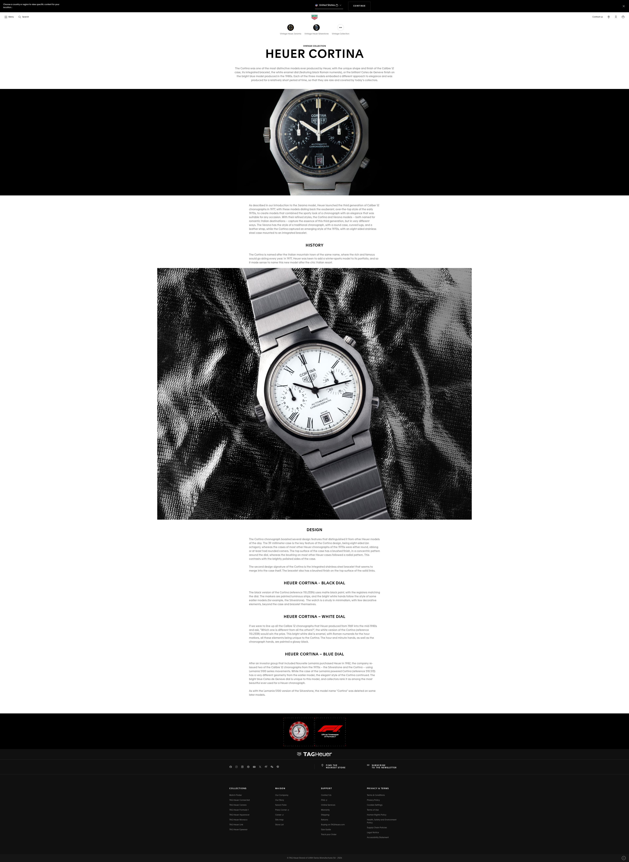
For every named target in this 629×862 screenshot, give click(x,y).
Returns (324, 820)
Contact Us (326, 795)
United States (327, 5)
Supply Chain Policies (377, 828)
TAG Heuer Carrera (238, 805)
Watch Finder (235, 795)
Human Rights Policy (376, 815)
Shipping (325, 815)
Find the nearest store (336, 767)
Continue (362, 6)
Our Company (281, 795)
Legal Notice (373, 833)
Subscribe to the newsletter (384, 767)
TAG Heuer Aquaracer (239, 815)
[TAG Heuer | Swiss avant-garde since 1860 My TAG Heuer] (314, 754)
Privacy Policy (373, 800)
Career (278, 815)
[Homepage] (314, 17)
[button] (616, 16)
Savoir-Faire (280, 805)
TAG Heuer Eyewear (238, 830)
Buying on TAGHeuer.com (333, 825)
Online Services (328, 805)
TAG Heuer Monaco (238, 820)
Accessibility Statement (378, 838)
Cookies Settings (374, 805)
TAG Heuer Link (236, 825)
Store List (279, 825)
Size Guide (326, 830)
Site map (279, 820)
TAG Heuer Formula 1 (239, 810)
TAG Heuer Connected (239, 800)
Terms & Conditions (376, 795)
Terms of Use (373, 810)
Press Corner (281, 810)
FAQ (323, 800)
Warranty (325, 810)
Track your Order (328, 835)
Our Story (279, 800)
